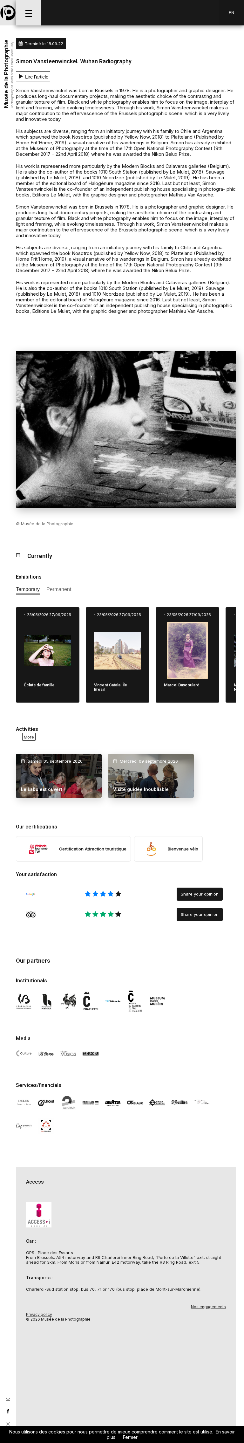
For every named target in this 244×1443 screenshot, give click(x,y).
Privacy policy (39, 1314)
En (231, 12)
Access (35, 1182)
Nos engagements (208, 1306)
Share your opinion (200, 894)
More (29, 736)
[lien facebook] (8, 1411)
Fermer (130, 1437)
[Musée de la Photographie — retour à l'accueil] (8, 12)
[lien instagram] (8, 1424)
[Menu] (28, 12)
